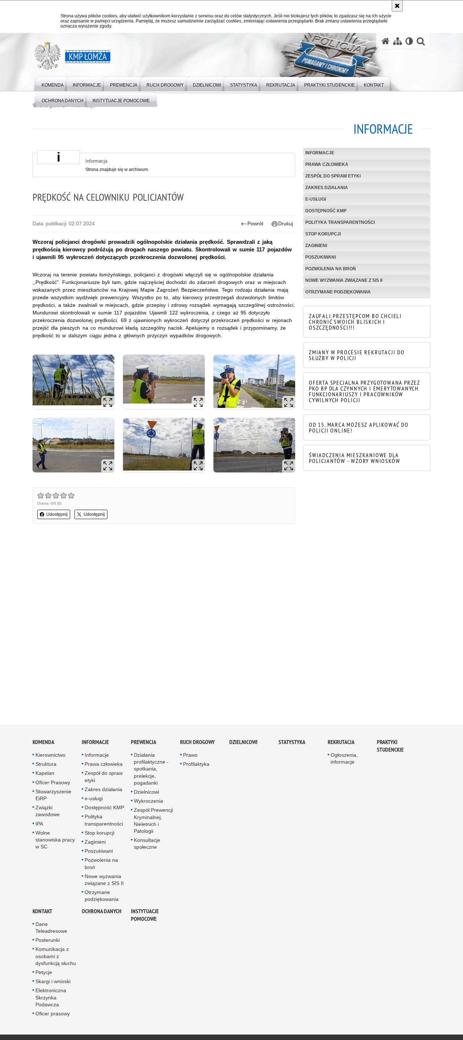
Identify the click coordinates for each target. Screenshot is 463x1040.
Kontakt (42, 912)
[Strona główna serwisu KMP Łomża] (386, 41)
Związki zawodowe (47, 812)
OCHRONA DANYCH (102, 912)
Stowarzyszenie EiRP (53, 796)
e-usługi (315, 199)
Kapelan (44, 775)
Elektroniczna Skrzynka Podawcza (50, 999)
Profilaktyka (196, 766)
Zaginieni (316, 245)
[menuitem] (53, 83)
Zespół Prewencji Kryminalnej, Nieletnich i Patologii (153, 822)
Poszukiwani (320, 257)
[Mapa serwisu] (397, 41)
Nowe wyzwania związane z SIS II (343, 280)
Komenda (43, 744)
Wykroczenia (148, 803)
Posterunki (47, 942)
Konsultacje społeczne (147, 845)
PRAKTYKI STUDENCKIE (390, 747)
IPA (39, 825)
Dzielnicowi (146, 794)
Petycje (43, 974)
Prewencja (143, 744)
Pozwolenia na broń (330, 268)
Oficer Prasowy (52, 784)
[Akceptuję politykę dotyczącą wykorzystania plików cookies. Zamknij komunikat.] (397, 6)
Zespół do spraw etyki (333, 176)
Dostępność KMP (326, 210)
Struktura (45, 766)
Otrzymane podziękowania (338, 292)
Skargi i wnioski (53, 983)
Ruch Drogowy (197, 744)
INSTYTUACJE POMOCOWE (145, 916)
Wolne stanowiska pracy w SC (55, 841)
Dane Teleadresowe (51, 929)
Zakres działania (326, 187)
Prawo (190, 757)
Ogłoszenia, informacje (344, 760)
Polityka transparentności (340, 222)
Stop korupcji (323, 234)
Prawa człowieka (326, 164)
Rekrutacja (341, 744)
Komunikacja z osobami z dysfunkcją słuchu (55, 958)
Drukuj (285, 223)
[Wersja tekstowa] (409, 41)
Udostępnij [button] (57, 514)
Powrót (255, 223)
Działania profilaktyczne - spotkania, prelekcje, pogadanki (151, 771)
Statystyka (292, 744)
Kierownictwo (50, 757)
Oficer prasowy (52, 1015)
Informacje (319, 152)
